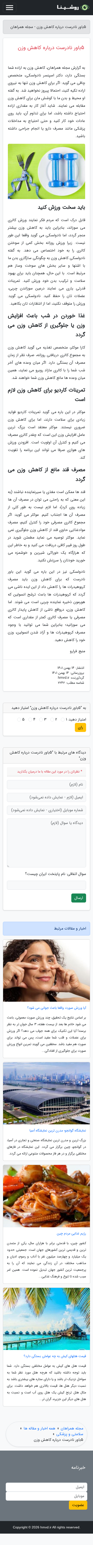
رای (80, 727)
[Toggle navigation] (9, 7)
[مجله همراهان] (72, 7)
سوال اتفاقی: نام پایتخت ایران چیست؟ (55, 874)
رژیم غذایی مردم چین (71, 1233)
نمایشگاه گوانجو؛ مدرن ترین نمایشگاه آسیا (58, 1130)
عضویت (78, 1505)
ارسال (78, 898)
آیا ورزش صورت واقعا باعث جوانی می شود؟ (56, 1007)
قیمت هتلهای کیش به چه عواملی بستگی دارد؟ (55, 1356)
